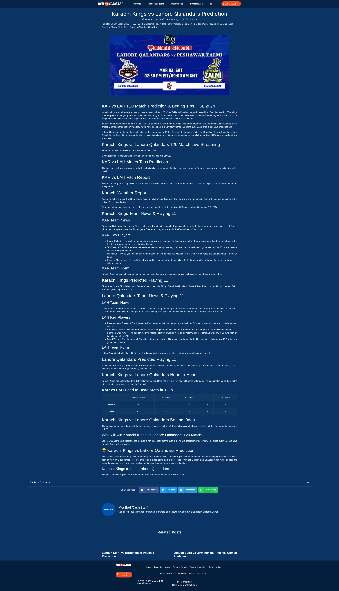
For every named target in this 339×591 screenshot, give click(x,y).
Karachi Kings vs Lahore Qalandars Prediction (132, 475)
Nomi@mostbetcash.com (184, 585)
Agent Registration (156, 4)
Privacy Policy (166, 573)
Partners (137, 4)
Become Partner (180, 567)
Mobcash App (177, 4)
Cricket (200, 573)
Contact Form (181, 573)
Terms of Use (215, 567)
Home (148, 567)
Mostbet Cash (177, 475)
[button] (308, 482)
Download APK (196, 4)
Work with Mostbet (197, 567)
